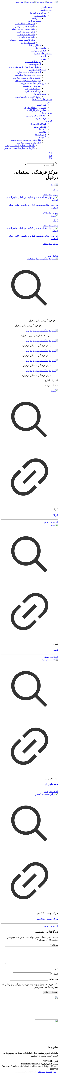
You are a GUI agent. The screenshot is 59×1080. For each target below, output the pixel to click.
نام (55, 968)
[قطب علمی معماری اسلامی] (36, 2)
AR (50, 153)
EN (50, 158)
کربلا (55, 515)
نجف (55, 650)
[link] (25, 164)
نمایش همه (53, 256)
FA (50, 155)
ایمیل (54, 974)
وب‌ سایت (53, 979)
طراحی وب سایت (47, 1071)
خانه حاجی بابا (51, 784)
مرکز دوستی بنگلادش (47, 919)
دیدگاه (54, 945)
